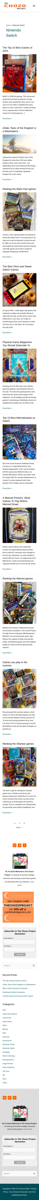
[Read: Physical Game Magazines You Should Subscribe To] (19, 365)
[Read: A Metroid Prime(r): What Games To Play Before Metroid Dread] (19, 525)
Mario (5, 1025)
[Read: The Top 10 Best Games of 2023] (19, 73)
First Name (7, 946)
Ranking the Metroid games (18, 578)
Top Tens (6, 1071)
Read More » (7, 118)
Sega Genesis (8, 1063)
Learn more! (27, 1129)
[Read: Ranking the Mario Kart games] (19, 211)
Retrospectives (8, 1060)
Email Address (9, 938)
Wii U (5, 1079)
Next (19, 827)
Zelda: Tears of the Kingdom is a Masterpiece (19, 984)
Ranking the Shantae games (18, 743)
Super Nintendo (8, 1067)
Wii (4, 1075)
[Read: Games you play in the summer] (19, 688)
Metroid (5, 1029)
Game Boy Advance (10, 1014)
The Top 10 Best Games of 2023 (14, 981)
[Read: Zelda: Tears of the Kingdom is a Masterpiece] (19, 144)
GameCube (7, 1018)
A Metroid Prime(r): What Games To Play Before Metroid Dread (16, 501)
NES (4, 1033)
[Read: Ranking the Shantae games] (19, 767)
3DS (4, 1010)
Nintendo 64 (7, 1041)
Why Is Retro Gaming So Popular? (15, 988)
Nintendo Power (9, 1044)
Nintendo (6, 1037)
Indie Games (7, 1021)
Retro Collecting (9, 1056)
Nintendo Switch (9, 1048)
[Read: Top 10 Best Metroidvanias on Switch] (19, 442)
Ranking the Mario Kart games (19, 189)
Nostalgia (6, 1052)
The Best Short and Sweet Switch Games (18, 996)
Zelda (5, 1083)
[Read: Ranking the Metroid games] (19, 603)
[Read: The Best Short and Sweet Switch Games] (19, 290)
